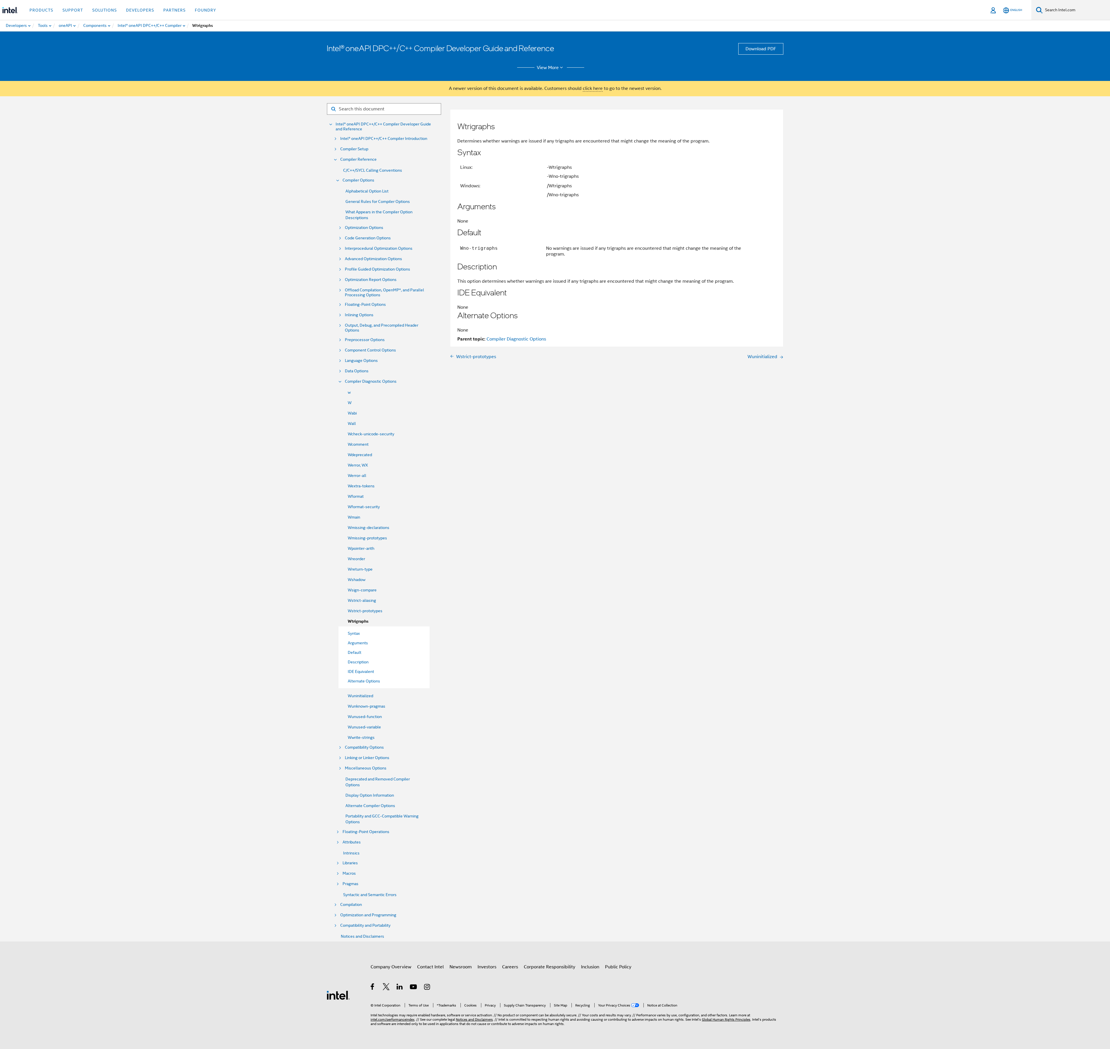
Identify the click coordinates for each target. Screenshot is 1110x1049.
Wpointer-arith (361, 548)
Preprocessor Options (365, 339)
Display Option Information (369, 795)
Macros (349, 873)
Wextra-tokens (361, 486)
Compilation (351, 904)
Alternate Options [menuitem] (364, 681)
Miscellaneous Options (365, 768)
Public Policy (618, 967)
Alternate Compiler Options (370, 805)
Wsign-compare (362, 590)
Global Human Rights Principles (726, 1019)
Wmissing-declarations (368, 527)
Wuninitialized (360, 695)
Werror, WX (358, 465)
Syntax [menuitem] (354, 633)
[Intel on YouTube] (413, 988)
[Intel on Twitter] (386, 988)
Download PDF (760, 49)
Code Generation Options (368, 238)
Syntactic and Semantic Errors (370, 894)
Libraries (350, 863)
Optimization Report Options (371, 279)
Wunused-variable (364, 727)
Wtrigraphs (358, 621)
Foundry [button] (205, 10)
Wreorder (356, 558)
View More (548, 68)
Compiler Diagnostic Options (371, 381)
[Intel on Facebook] (372, 988)
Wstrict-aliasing (362, 600)
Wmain (354, 517)
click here (593, 88)
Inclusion (590, 967)
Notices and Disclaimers (362, 936)
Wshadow (356, 579)
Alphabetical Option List (366, 191)
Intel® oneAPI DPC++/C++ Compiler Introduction (383, 138)
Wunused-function (365, 716)
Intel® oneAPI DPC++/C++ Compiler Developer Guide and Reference (383, 127)
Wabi (352, 413)
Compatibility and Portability (365, 925)
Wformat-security (364, 506)
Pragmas (350, 883)
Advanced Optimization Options (373, 258)
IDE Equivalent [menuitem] (361, 671)
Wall (352, 423)
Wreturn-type (360, 569)
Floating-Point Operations (366, 831)
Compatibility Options (364, 747)
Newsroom (460, 967)
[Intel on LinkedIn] (399, 988)
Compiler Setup (354, 149)
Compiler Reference (358, 159)
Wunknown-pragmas (366, 706)
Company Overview (391, 967)
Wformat (356, 496)
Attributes (352, 842)
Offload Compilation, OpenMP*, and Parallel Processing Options (384, 292)
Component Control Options (370, 350)
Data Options (357, 371)
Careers (510, 967)
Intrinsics (351, 853)
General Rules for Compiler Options (377, 201)
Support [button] (72, 10)
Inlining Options (359, 314)
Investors (487, 967)
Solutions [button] (104, 10)
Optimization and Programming (368, 915)
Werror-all (357, 475)
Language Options (361, 360)
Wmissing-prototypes (367, 538)
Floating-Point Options (365, 304)
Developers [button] (140, 10)
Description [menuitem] (358, 662)
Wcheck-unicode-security (371, 433)
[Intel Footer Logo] (338, 995)
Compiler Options (358, 180)
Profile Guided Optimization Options (377, 269)
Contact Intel (430, 967)
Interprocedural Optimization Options (378, 248)
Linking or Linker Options (367, 757)
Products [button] (41, 10)
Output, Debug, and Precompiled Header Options (381, 328)
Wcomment (358, 444)
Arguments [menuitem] (358, 642)
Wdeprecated (360, 454)
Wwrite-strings (361, 737)
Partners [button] (174, 10)
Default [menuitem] (354, 652)
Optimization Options (364, 227)
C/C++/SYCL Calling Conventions (372, 170)
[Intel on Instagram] (427, 988)
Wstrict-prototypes (365, 610)
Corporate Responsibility (549, 967)
